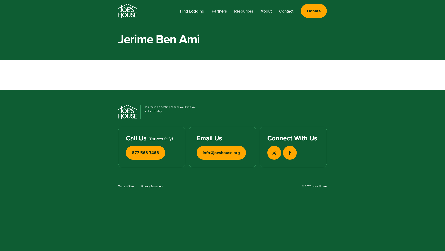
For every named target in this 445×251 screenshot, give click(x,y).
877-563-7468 (145, 153)
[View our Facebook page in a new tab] (290, 153)
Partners (219, 11)
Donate (314, 11)
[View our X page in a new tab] (274, 153)
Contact (286, 11)
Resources (243, 11)
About (266, 11)
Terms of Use (126, 186)
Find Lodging (192, 11)
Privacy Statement (152, 186)
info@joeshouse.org (221, 153)
